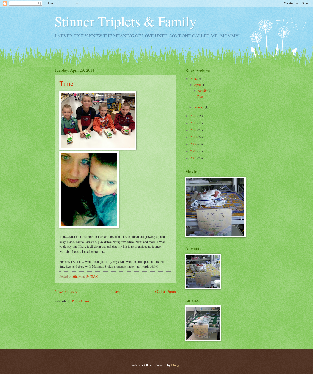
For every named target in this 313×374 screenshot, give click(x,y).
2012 (193, 123)
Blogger (176, 365)
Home (115, 291)
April (198, 84)
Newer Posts (66, 291)
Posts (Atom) (80, 301)
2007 (193, 158)
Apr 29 (202, 90)
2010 (193, 137)
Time (66, 83)
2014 (193, 79)
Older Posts (165, 291)
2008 (193, 151)
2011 (193, 130)
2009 (193, 144)
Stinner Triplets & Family (125, 21)
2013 (193, 116)
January (199, 107)
